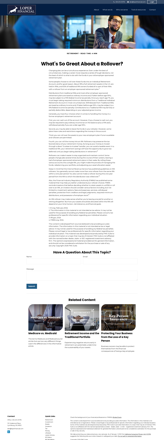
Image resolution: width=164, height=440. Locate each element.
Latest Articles (50, 435)
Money (47, 431)
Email (85, 257)
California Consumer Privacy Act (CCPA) (138, 434)
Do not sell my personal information (130, 436)
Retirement (49, 420)
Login (152, 2)
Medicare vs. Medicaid (42, 333)
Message (30, 269)
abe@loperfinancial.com (137, 2)
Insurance (48, 426)
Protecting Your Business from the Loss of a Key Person (116, 337)
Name (29, 257)
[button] (96, 9)
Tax (46, 428)
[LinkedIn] (8, 431)
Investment (49, 422)
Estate (47, 424)
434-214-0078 (120, 2)
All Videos (48, 437)
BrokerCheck (117, 417)
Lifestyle (48, 433)
